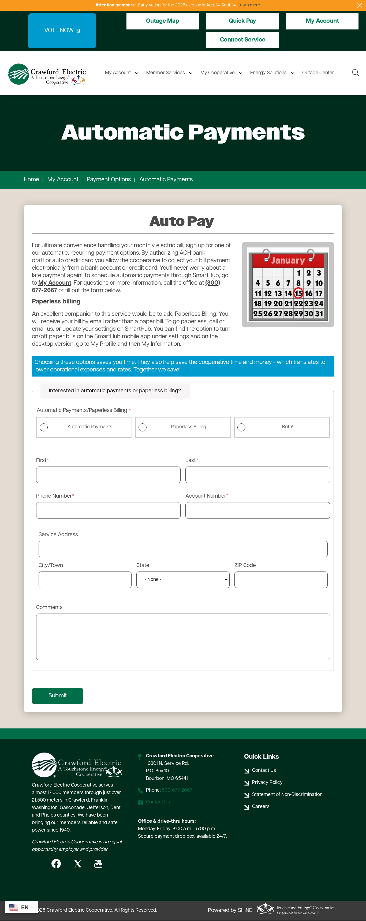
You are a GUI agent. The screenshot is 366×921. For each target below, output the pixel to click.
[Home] (46, 73)
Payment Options (109, 180)
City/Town (51, 565)
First (41, 460)
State (142, 565)
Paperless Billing (188, 427)
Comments (49, 607)
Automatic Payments (166, 180)
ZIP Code (245, 565)
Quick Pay (242, 21)
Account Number (205, 496)
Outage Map (162, 21)
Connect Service (242, 40)
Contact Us (158, 802)
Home (31, 180)
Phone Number (54, 496)
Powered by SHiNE (230, 910)
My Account (322, 21)
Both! (287, 427)
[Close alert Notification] (359, 5)
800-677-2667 (177, 790)
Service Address (58, 534)
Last (190, 460)
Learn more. (250, 5)
